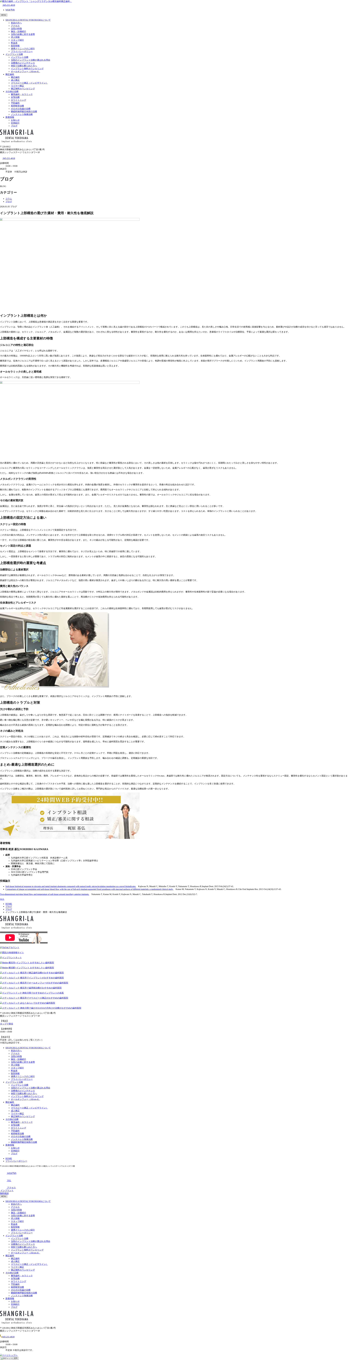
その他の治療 (12, 91)
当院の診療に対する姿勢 (23, 34)
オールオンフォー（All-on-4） (25, 71)
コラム (8, 198)
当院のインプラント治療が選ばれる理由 (30, 60)
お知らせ (15, 120)
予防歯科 (15, 103)
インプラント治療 (14, 54)
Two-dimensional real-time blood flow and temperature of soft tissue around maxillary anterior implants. (44, 894)
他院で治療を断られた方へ (24, 66)
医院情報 (15, 46)
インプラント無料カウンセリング (27, 68)
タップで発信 (6, 1024)
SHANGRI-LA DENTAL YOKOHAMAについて (28, 20)
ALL (2, 899)
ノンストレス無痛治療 (22, 114)
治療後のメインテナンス (23, 63)
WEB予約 (10, 10)
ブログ (14, 126)
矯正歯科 (9, 74)
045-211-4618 (8, 5)
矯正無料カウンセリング (23, 88)
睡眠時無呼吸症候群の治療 (24, 111)
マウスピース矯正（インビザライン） (29, 83)
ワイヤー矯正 (17, 86)
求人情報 (15, 37)
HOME (8, 1158)
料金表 (14, 43)
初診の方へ (16, 23)
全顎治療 (15, 97)
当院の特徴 (16, 28)
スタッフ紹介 (17, 40)
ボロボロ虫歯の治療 (21, 108)
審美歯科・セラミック (22, 94)
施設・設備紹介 (18, 31)
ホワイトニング (18, 100)
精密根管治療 (17, 106)
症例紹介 (15, 123)
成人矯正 (15, 80)
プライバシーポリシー (22, 51)
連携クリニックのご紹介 (23, 48)
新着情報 (9, 117)
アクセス (15, 26)
